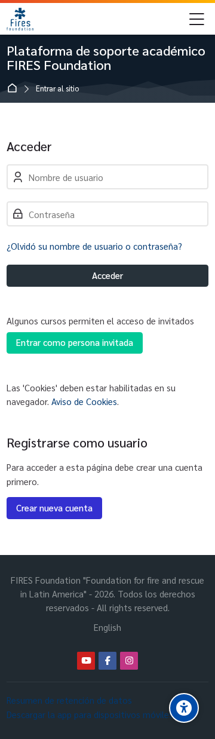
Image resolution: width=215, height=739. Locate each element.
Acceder (107, 275)
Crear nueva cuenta (54, 507)
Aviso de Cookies (84, 401)
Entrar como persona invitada (74, 342)
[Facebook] (107, 661)
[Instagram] (129, 661)
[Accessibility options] (184, 708)
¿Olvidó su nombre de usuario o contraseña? (94, 246)
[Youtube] (86, 661)
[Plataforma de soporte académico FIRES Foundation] (20, 19)
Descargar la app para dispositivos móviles (90, 714)
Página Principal (15, 88)
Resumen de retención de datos (69, 700)
